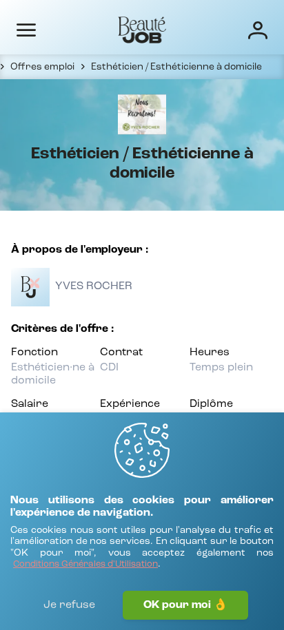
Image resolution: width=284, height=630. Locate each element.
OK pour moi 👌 (185, 605)
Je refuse (69, 605)
